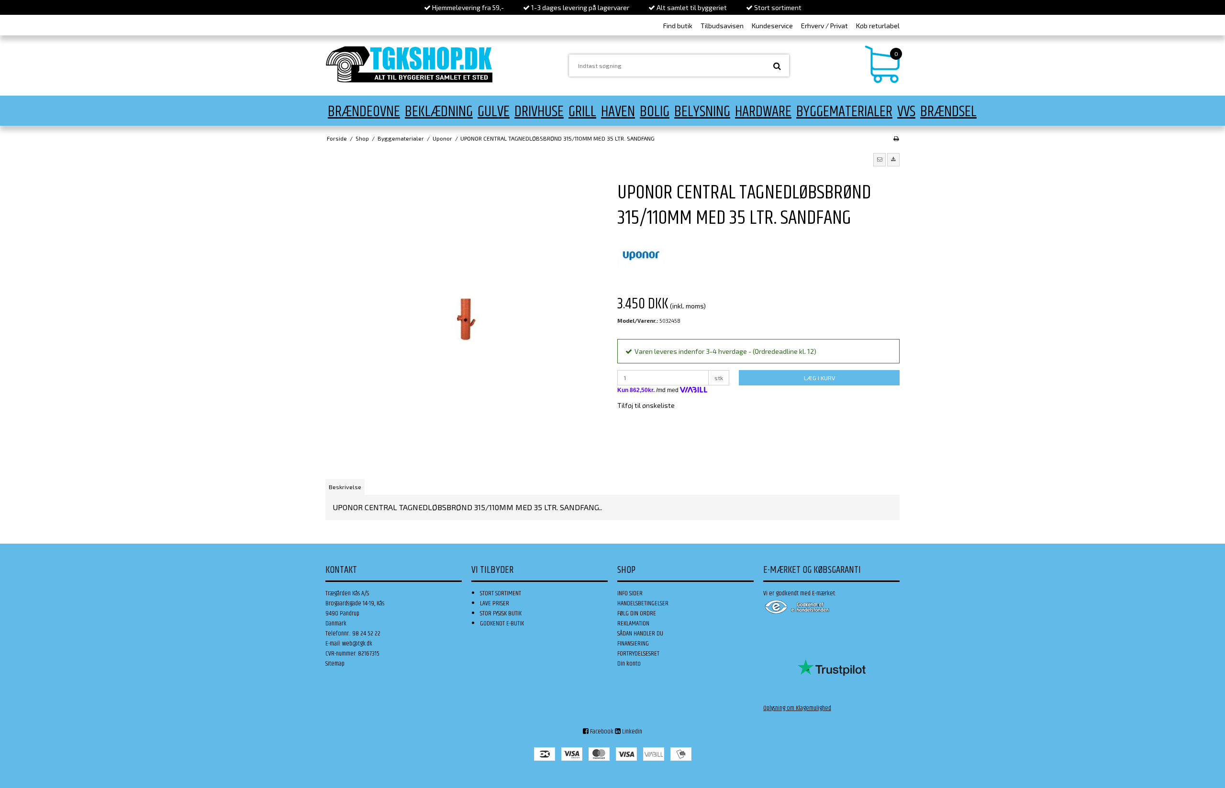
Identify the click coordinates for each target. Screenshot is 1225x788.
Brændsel (948, 111)
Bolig (654, 111)
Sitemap (335, 663)
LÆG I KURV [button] (819, 377)
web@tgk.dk (357, 643)
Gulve (494, 111)
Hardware (763, 111)
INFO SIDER (630, 593)
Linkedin (631, 731)
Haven (618, 111)
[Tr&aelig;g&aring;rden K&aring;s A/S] (409, 64)
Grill (582, 111)
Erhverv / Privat (824, 26)
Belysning (702, 111)
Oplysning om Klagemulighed (797, 708)
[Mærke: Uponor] (641, 255)
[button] (879, 159)
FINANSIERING (633, 643)
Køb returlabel (878, 26)
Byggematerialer (844, 111)
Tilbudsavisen (722, 26)
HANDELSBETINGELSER (642, 603)
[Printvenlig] (896, 138)
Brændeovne (364, 111)
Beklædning (439, 111)
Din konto (629, 663)
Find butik (677, 26)
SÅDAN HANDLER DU (640, 633)
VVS (906, 111)
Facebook (601, 731)
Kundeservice (772, 26)
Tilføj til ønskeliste (646, 405)
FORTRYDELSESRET (638, 653)
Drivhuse (539, 111)
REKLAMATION (633, 623)
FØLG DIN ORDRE (636, 613)
